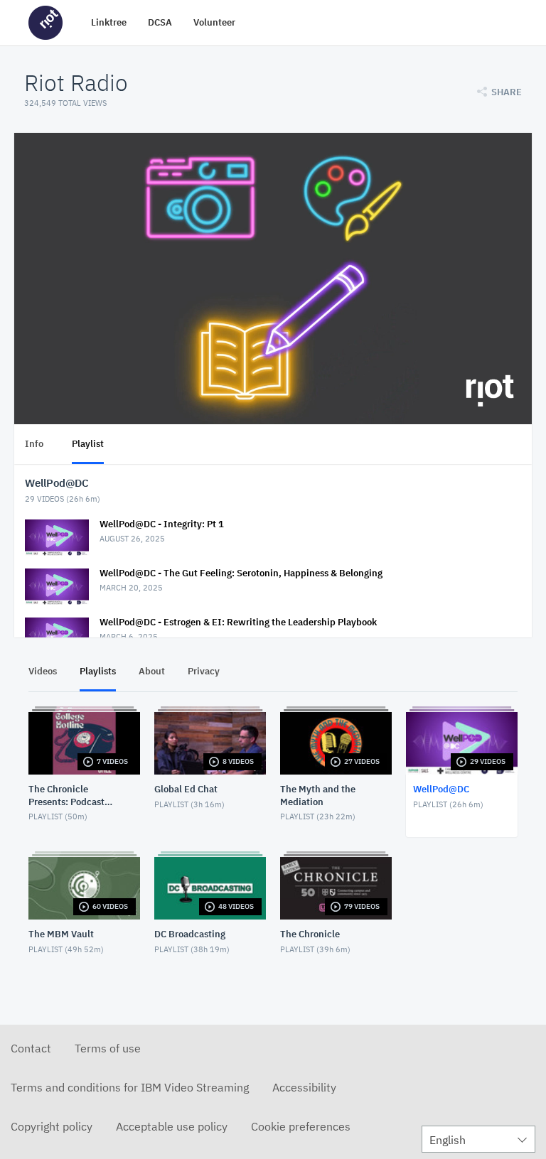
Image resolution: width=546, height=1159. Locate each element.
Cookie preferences (300, 1126)
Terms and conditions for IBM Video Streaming (130, 1087)
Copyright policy (51, 1126)
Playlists (98, 671)
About (152, 671)
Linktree (109, 22)
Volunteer (214, 22)
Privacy (204, 671)
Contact (31, 1048)
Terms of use (108, 1048)
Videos (42, 671)
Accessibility (304, 1087)
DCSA (160, 22)
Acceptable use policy (172, 1126)
